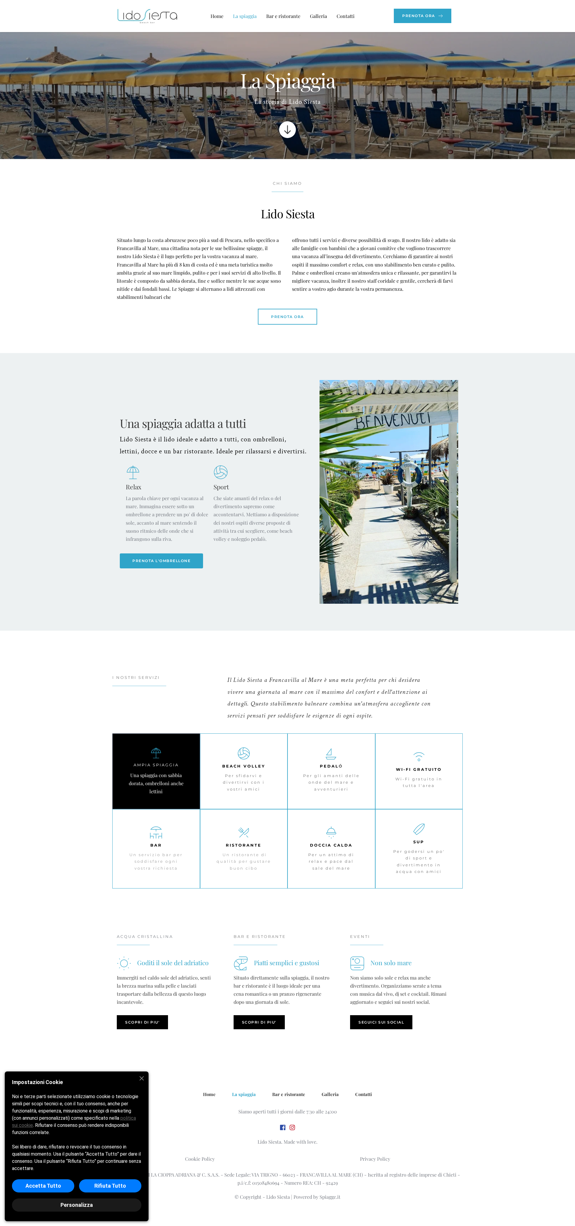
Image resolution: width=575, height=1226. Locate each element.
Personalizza (76, 1205)
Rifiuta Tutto (110, 1186)
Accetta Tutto (43, 1186)
